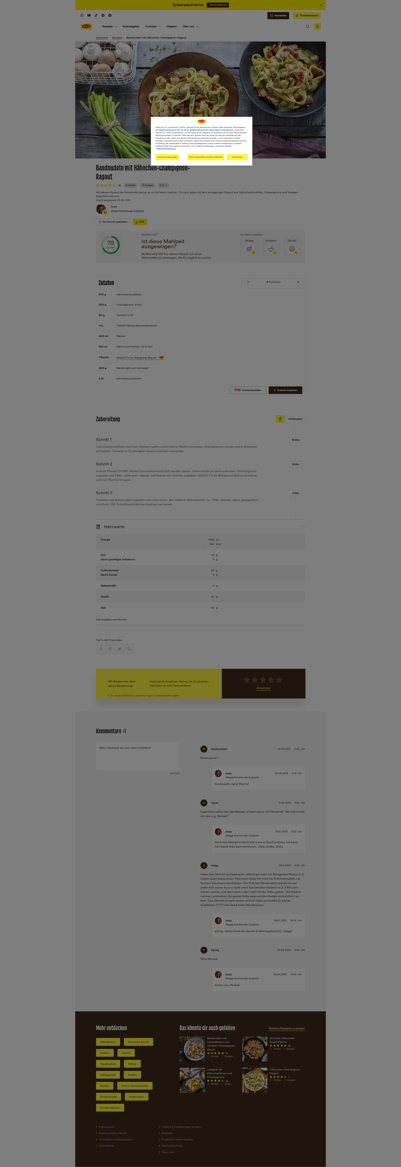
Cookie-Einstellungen (167, 157)
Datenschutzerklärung (165, 149)
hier (166, 146)
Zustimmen (237, 157)
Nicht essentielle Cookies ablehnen (206, 157)
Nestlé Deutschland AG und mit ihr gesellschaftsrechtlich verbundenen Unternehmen (196, 130)
